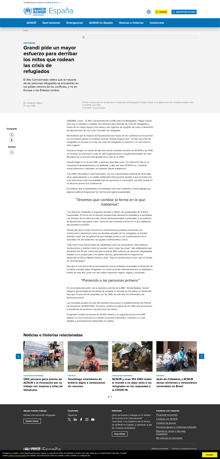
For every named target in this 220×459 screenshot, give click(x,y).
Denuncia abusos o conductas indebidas (176, 427)
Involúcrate (157, 23)
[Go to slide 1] (109, 397)
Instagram (87, 419)
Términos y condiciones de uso (184, 448)
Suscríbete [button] (119, 434)
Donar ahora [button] (32, 421)
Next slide (201, 356)
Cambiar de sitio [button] (51, 2)
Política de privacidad (160, 448)
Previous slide (18, 356)
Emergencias (74, 23)
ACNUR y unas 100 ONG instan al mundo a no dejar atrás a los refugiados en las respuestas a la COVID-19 (132, 384)
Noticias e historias (131, 23)
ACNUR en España (101, 23)
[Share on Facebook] (12, 140)
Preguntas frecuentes (166, 414)
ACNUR (31, 23)
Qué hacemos (51, 23)
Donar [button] (163, 11)
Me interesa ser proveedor (169, 438)
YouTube (92, 419)
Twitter (69, 419)
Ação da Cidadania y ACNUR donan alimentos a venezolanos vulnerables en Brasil (176, 382)
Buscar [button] (141, 12)
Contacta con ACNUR (167, 418)
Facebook (81, 419)
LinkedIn (75, 419)
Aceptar (209, 455)
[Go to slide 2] (112, 397)
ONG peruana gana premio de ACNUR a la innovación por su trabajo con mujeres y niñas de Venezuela (43, 384)
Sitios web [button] (149, 12)
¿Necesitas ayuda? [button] (185, 11)
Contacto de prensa (166, 423)
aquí (138, 317)
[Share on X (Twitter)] (12, 134)
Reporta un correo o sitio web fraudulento (170, 432)
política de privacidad (17, 456)
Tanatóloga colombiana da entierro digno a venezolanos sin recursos (86, 382)
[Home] (41, 11)
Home (25, 30)
